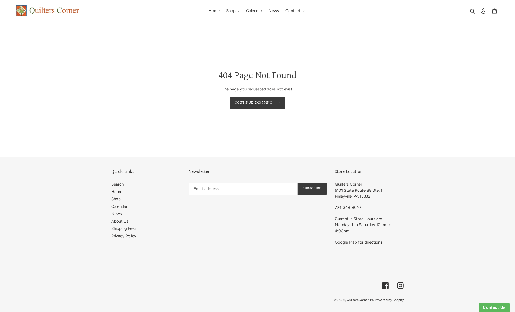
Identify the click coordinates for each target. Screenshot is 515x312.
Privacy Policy (123, 236)
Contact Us (494, 307)
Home (116, 191)
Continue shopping (253, 103)
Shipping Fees (123, 228)
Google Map (346, 242)
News (116, 213)
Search (117, 184)
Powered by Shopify (389, 300)
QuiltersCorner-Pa (360, 300)
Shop (116, 199)
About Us (119, 221)
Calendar (119, 206)
